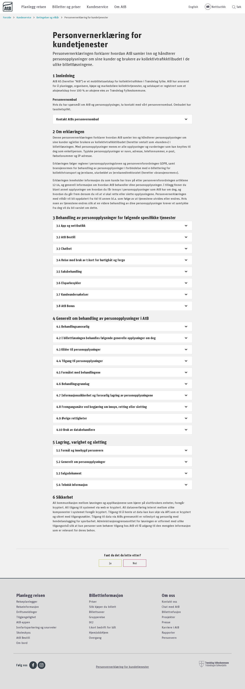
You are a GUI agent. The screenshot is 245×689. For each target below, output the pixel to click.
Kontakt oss (169, 601)
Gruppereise (97, 617)
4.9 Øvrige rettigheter (71, 418)
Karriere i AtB (170, 627)
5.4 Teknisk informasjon (71, 485)
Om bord (22, 643)
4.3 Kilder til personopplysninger (78, 349)
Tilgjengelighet (26, 617)
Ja (110, 563)
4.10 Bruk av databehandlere (75, 430)
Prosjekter (168, 617)
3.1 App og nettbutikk (70, 226)
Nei (135, 563)
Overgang (95, 638)
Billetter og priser (66, 6)
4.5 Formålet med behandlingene (78, 372)
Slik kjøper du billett (102, 607)
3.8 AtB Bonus (65, 306)
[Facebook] (33, 665)
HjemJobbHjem (98, 632)
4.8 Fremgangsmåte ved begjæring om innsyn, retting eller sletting (101, 407)
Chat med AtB (171, 607)
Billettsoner (97, 612)
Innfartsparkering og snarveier (36, 627)
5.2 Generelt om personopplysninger (80, 462)
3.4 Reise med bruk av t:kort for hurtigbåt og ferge (90, 260)
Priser (93, 601)
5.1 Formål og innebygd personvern (79, 450)
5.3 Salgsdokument (69, 473)
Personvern (169, 638)
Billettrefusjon (171, 612)
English (193, 7)
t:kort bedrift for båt (102, 627)
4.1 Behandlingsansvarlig (72, 326)
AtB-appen (23, 622)
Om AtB (120, 6)
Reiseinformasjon (27, 607)
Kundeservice (97, 6)
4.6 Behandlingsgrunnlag (72, 384)
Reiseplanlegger (26, 601)
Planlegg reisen (33, 6)
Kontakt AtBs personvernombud (77, 119)
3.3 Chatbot (64, 248)
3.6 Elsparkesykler (68, 283)
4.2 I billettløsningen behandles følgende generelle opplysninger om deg (106, 338)
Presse (166, 622)
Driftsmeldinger (26, 612)
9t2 (91, 622)
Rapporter (168, 632)
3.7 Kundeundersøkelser (72, 294)
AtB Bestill (23, 638)
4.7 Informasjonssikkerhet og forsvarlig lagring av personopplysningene (104, 395)
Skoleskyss (23, 632)
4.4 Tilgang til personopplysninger (79, 361)
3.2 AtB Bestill (65, 237)
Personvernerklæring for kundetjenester (122, 667)
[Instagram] (41, 665)
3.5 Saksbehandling (69, 271)
